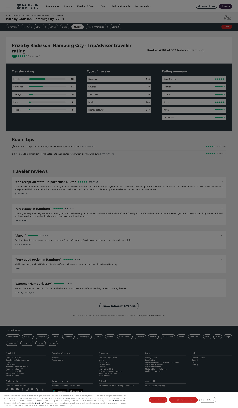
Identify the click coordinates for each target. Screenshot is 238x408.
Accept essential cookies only (183, 400)
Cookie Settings (208, 400)
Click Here (114, 400)
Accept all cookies (158, 400)
